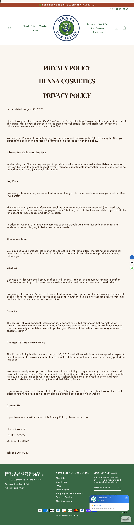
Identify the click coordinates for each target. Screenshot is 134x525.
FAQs (58, 485)
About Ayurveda (64, 501)
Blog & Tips (103, 24)
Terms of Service (64, 497)
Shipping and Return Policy (69, 493)
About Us (60, 478)
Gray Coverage (97, 28)
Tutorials (43, 26)
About (35, 30)
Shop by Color (29, 26)
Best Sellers (98, 32)
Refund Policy (62, 489)
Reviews (91, 24)
